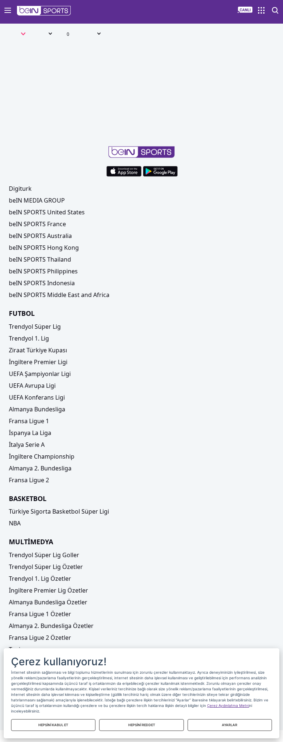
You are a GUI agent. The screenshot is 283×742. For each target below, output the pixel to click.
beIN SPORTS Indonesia (42, 283)
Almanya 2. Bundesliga (40, 468)
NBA (15, 523)
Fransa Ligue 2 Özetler (40, 638)
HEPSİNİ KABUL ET (53, 725)
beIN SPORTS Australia (40, 236)
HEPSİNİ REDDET (141, 725)
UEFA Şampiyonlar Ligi (40, 374)
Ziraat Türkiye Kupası (38, 350)
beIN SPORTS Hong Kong (44, 248)
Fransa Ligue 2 (29, 480)
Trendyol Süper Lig (35, 326)
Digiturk (20, 188)
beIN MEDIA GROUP (37, 200)
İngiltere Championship (41, 456)
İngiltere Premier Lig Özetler (48, 590)
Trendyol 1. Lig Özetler (40, 578)
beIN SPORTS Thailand (40, 259)
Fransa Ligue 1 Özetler (40, 614)
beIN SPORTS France (37, 224)
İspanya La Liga (30, 433)
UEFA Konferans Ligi (37, 397)
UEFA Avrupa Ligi (32, 386)
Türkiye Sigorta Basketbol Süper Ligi (59, 511)
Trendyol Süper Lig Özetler (46, 567)
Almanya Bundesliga (37, 409)
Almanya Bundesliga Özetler (48, 602)
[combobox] (16, 34)
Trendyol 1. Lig (29, 338)
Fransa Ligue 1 (29, 421)
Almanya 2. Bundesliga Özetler (51, 626)
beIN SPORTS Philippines (43, 271)
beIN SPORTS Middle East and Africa (59, 295)
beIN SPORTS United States (47, 212)
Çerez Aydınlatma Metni (228, 705)
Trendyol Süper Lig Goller (44, 555)
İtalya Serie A (27, 445)
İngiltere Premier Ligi (38, 362)
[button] (44, 10)
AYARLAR (229, 725)
